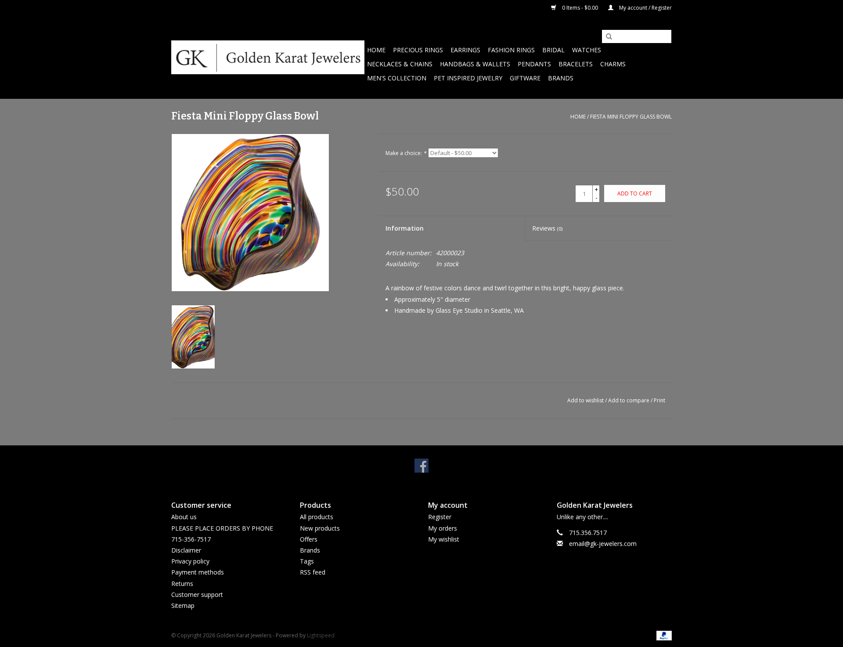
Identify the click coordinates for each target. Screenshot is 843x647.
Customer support (197, 594)
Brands (560, 78)
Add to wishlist (585, 400)
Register (439, 517)
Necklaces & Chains (399, 64)
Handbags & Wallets (475, 64)
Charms (613, 64)
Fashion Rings (511, 50)
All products (316, 517)
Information (404, 228)
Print (659, 400)
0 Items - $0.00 (580, 7)
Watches (586, 50)
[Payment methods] (662, 635)
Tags (307, 561)
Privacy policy (190, 561)
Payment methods (197, 572)
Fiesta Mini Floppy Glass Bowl (631, 116)
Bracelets (575, 64)
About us (184, 517)
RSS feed (312, 572)
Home (376, 50)
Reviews (547, 228)
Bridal (553, 50)
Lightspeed (321, 635)
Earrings (465, 50)
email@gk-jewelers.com (603, 543)
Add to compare (629, 400)
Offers (308, 539)
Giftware (525, 78)
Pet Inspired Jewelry (468, 78)
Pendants (534, 64)
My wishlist (443, 539)
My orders (442, 528)
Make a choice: (405, 153)
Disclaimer (186, 550)
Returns (182, 583)
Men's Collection (396, 78)
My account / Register (645, 7)
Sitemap (183, 605)
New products (320, 528)
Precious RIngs (418, 50)
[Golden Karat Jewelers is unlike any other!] (267, 57)
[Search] (606, 36)
